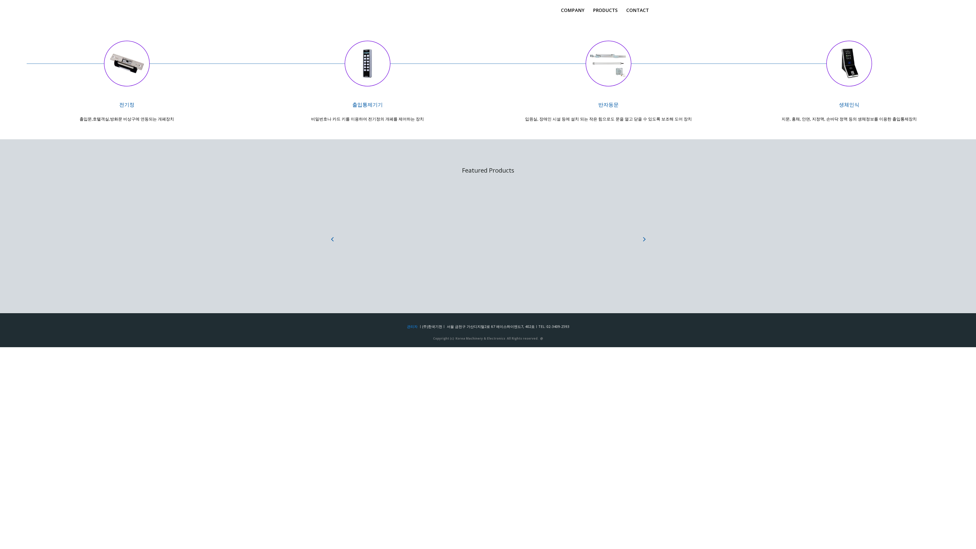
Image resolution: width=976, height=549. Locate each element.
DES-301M (386, 233)
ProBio (513, 233)
